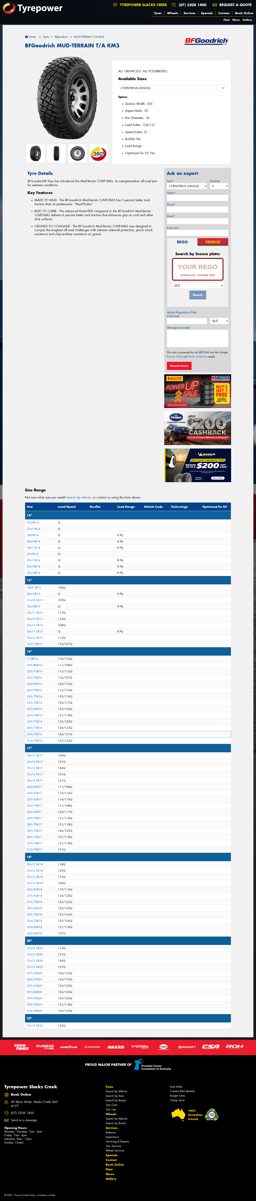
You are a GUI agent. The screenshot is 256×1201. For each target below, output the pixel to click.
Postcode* (173, 228)
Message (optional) (178, 328)
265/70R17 (34, 818)
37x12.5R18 (35, 877)
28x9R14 (32, 535)
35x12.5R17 (35, 762)
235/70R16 (34, 677)
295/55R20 (34, 986)
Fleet (227, 19)
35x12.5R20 (35, 954)
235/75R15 (34, 644)
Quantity (215, 181)
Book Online (244, 13)
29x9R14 (32, 554)
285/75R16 (34, 728)
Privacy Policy (174, 356)
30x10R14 (33, 566)
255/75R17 (34, 806)
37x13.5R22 (35, 1026)
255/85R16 (34, 709)
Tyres (158, 13)
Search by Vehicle (116, 1091)
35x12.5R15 (35, 638)
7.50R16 (32, 659)
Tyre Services (113, 1146)
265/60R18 (34, 889)
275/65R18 (34, 896)
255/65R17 (34, 799)
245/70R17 (34, 793)
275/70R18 (34, 902)
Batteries (111, 1132)
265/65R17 (34, 812)
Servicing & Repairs (117, 1141)
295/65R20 (34, 998)
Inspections (112, 1137)
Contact (224, 13)
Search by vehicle (79, 497)
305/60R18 (34, 927)
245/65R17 (34, 787)
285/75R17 (34, 837)
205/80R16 (34, 665)
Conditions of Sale (46, 1195)
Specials (207, 13)
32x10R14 (33, 573)
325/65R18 (34, 933)
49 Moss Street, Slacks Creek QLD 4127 (34, 1104)
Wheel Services (115, 1150)
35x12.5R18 (35, 870)
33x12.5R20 (35, 948)
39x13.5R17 (35, 780)
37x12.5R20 (35, 961)
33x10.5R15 (35, 619)
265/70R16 (34, 715)
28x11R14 (33, 548)
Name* (171, 193)
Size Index (176, 1086)
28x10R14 (33, 541)
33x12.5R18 (35, 864)
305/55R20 (34, 1004)
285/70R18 (34, 914)
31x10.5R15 (35, 600)
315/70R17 (34, 849)
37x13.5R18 (35, 883)
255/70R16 (34, 703)
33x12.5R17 (35, 755)
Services (189, 13)
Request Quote (179, 365)
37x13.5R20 (35, 967)
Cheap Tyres (177, 1100)
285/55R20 (34, 979)
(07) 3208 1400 (192, 5)
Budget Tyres (177, 1096)
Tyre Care (111, 1105)
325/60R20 (34, 1011)
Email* (171, 216)
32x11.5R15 (35, 613)
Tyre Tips (111, 1109)
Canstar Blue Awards (182, 1091)
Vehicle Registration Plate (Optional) (182, 314)
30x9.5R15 (34, 587)
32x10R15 (33, 606)
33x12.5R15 (35, 625)
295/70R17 (34, 843)
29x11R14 (33, 560)
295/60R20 (34, 992)
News (236, 19)
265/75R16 (34, 721)
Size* (170, 181)
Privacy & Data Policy (24, 1195)
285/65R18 (34, 908)
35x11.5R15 (35, 631)
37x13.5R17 (35, 774)
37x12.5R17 (35, 768)
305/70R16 (34, 734)
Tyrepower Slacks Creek (143, 5)
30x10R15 (33, 594)
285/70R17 (34, 824)
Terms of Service (198, 356)
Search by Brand (116, 1100)
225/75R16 (34, 671)
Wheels (172, 13)
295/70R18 (34, 921)
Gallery (247, 19)
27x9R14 (32, 522)
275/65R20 (34, 973)
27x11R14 (33, 529)
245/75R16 (34, 696)
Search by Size (115, 1096)
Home (32, 37)
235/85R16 (34, 684)
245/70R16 (34, 690)
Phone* (171, 204)
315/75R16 (34, 741)
